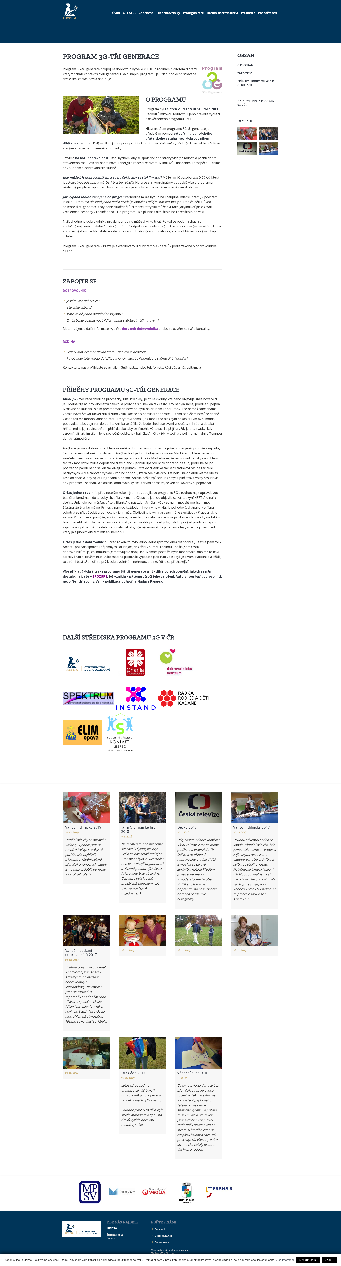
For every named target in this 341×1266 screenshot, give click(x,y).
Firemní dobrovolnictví (222, 13)
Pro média (248, 13)
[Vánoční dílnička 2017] (268, 148)
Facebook (160, 1229)
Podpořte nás (267, 13)
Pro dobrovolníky (168, 13)
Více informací (285, 1259)
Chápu (329, 1260)
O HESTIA (129, 13)
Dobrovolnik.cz (163, 1235)
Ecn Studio (167, 1253)
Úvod (116, 13)
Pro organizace (193, 13)
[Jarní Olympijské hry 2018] (268, 133)
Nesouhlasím (308, 1260)
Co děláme (146, 13)
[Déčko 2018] (247, 148)
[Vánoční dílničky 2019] (247, 133)
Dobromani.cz (162, 1242)
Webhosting (158, 1250)
